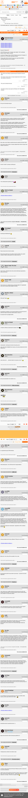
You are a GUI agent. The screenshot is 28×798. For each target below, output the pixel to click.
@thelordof (14, 563)
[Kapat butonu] (18, 790)
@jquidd (13, 241)
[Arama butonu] (26, 12)
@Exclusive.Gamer (16, 759)
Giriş (26, 1)
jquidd (24, 80)
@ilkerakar (14, 335)
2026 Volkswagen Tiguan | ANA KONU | (11, 23)
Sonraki (24, 30)
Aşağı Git (25, 17)
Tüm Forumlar (3, 17)
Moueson (23, 86)
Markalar (4, 20)
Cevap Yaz (25, 34)
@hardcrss (14, 581)
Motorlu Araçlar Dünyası (6, 19)
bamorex (23, 92)
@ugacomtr (14, 369)
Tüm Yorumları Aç (19, 71)
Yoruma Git (25, 79)
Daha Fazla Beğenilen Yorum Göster (14, 95)
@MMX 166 (14, 472)
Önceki (3, 439)
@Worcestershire (15, 385)
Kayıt (26, 3)
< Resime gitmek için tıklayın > (6, 43)
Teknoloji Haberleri (2, 2)
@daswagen (14, 171)
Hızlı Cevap (25, 441)
